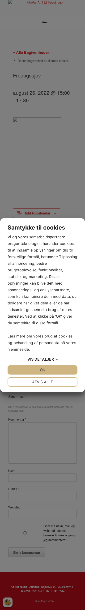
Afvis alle (42, 382)
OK (42, 369)
